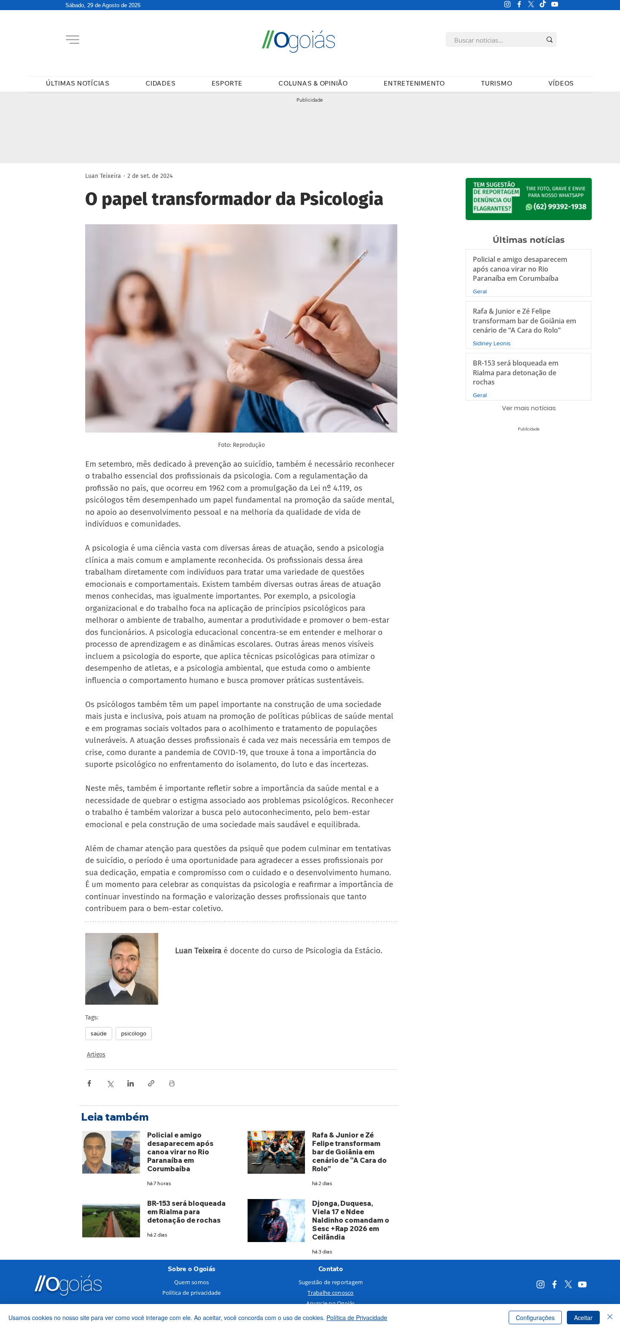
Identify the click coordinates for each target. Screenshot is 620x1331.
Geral (480, 291)
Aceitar (583, 1317)
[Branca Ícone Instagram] (507, 4)
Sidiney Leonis (492, 343)
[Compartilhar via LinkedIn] (131, 1083)
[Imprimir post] (172, 1083)
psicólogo (133, 1033)
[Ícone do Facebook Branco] (519, 4)
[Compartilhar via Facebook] (89, 1083)
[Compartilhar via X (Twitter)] (110, 1083)
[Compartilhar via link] (151, 1083)
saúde (99, 1033)
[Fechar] (610, 1317)
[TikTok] (543, 4)
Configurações (535, 1317)
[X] (531, 4)
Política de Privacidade (356, 1317)
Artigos (96, 1054)
